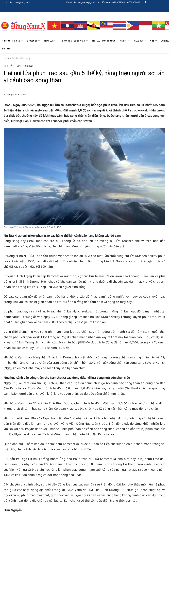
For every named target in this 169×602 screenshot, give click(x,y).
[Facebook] (145, 2)
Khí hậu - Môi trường (21, 58)
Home (6, 58)
